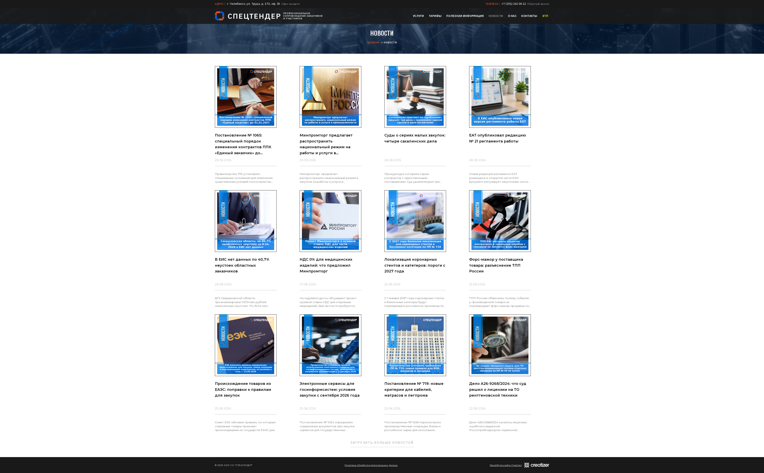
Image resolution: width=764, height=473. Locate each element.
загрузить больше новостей (382, 442)
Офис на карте (290, 4)
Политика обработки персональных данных (371, 465)
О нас (512, 16)
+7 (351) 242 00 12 (513, 4)
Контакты (529, 16)
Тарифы (435, 16)
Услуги (418, 16)
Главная (373, 42)
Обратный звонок (538, 4)
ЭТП (545, 16)
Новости (496, 16)
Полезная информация (465, 16)
